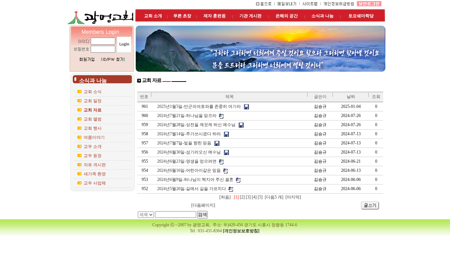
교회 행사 (93, 128)
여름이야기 (94, 137)
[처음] (225, 197)
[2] (242, 197)
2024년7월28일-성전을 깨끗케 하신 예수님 (196, 124)
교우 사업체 (95, 183)
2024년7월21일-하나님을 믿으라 (187, 115)
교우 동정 (93, 155)
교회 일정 (93, 100)
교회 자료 (93, 110)
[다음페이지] (203, 205)
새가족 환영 (95, 173)
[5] (260, 197)
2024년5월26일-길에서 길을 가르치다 (191, 188)
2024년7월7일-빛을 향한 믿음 (184, 143)
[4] (254, 197)
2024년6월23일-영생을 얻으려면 (187, 161)
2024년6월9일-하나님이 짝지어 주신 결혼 (195, 179)
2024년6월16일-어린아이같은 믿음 (189, 170)
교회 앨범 (93, 119)
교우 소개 (93, 146)
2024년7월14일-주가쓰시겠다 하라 (189, 133)
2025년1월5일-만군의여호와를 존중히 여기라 (199, 106)
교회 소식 (93, 91)
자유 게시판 (95, 164)
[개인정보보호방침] (241, 230)
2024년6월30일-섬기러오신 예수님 (189, 152)
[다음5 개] (273, 197)
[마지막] (292, 197)
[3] (248, 197)
